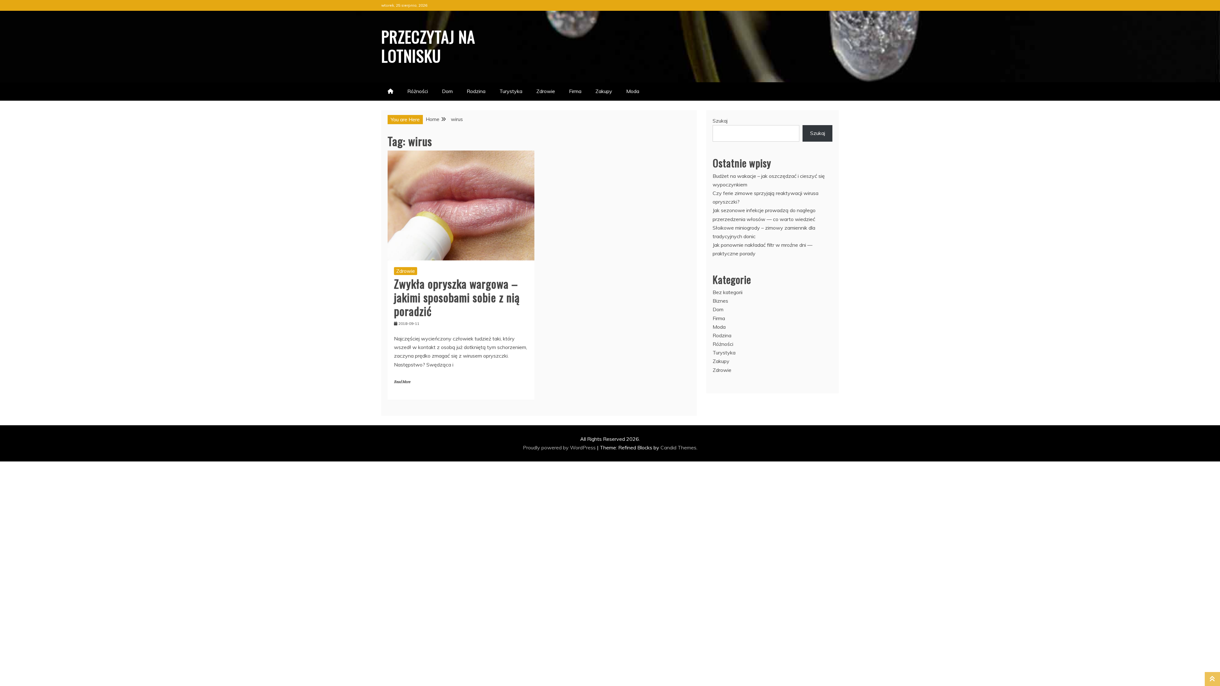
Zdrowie (545, 91)
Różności (417, 91)
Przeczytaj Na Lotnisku (428, 45)
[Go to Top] (1212, 679)
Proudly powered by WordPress (560, 447)
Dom (447, 91)
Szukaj (720, 121)
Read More (402, 382)
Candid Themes (678, 447)
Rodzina (476, 91)
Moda (632, 91)
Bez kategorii (727, 292)
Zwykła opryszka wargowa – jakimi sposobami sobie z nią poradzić (457, 297)
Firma (575, 91)
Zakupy (603, 91)
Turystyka (510, 91)
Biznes (720, 301)
